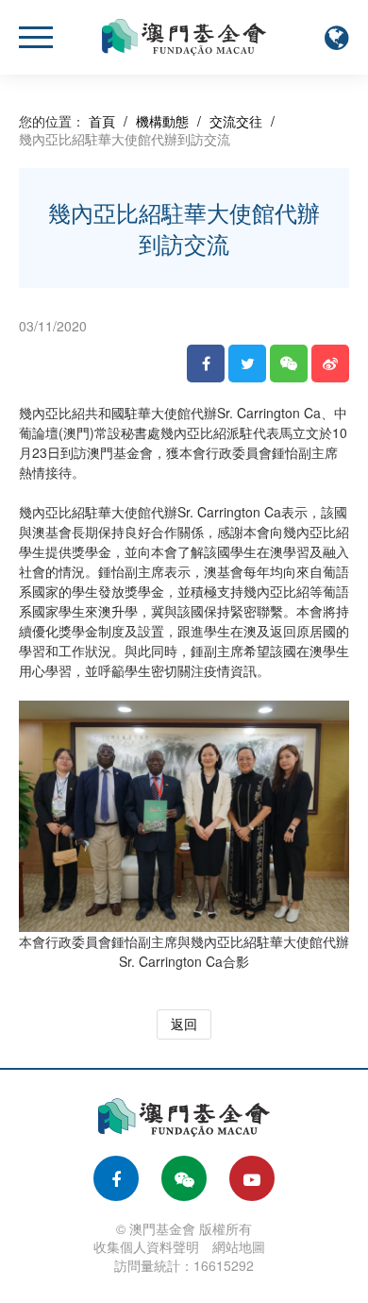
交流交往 (235, 120)
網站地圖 (238, 1246)
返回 (184, 1023)
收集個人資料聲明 (146, 1246)
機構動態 (162, 120)
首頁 (102, 120)
